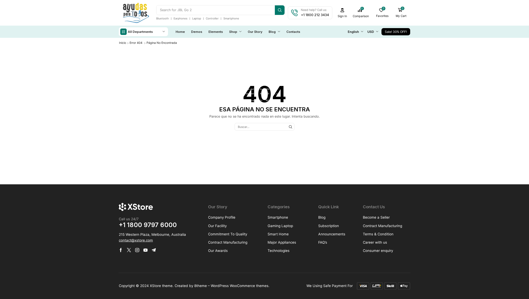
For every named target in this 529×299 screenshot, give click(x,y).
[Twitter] (129, 250)
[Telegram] (154, 250)
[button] (342, 13)
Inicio (122, 42)
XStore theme (161, 286)
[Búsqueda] (280, 10)
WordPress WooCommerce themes (239, 286)
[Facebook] (121, 250)
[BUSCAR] (290, 127)
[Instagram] (137, 250)
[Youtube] (145, 250)
